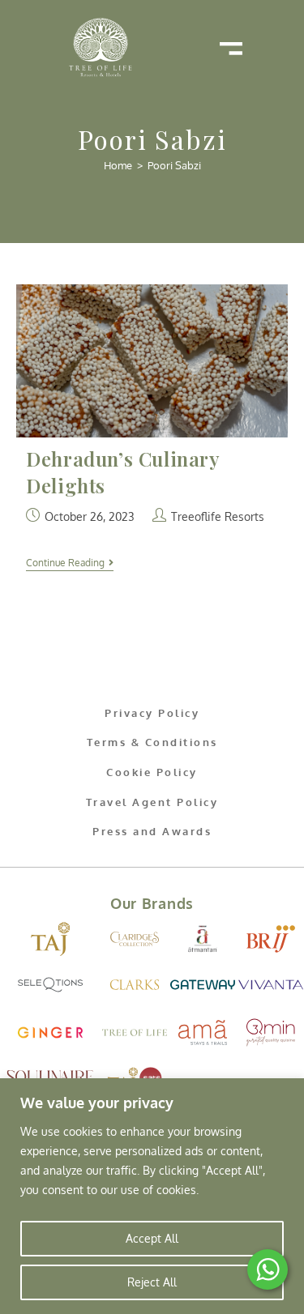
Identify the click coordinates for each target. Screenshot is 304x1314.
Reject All (152, 1282)
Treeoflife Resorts (217, 516)
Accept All (152, 1238)
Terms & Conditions (152, 742)
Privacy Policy (152, 712)
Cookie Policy (152, 772)
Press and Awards (152, 831)
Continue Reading (69, 563)
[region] (152, 1196)
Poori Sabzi (174, 165)
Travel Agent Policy (152, 802)
